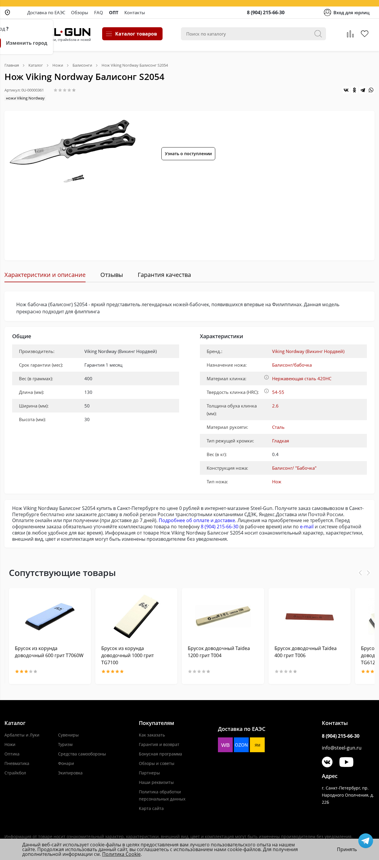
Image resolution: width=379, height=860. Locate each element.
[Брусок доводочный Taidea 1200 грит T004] (223, 616)
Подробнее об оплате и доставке (197, 520)
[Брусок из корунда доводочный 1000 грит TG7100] (136, 616)
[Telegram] (362, 90)
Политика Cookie (121, 854)
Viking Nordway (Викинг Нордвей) (308, 351)
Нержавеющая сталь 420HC (301, 378)
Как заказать (152, 735)
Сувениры (68, 735)
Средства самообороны (82, 754)
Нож (276, 481)
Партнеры (149, 773)
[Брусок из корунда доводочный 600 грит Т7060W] (50, 616)
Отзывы (111, 275)
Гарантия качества (164, 275)
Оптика (12, 754)
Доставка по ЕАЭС (46, 12)
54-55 (278, 392)
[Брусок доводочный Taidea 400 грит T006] (309, 616)
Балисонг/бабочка (292, 365)
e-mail (307, 526)
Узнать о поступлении (188, 153)
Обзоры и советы (156, 763)
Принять (347, 849)
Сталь (278, 427)
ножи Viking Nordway (25, 98)
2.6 (275, 406)
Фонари (66, 763)
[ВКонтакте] (346, 90)
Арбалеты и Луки (21, 735)
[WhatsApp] (371, 90)
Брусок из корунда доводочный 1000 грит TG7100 (127, 655)
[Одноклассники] (354, 90)
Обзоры (79, 12)
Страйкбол (15, 773)
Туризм (65, 744)
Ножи (9, 744)
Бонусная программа (160, 754)
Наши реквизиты (156, 782)
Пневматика (16, 763)
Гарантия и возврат (159, 744)
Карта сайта (151, 808)
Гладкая (280, 441)
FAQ (98, 12)
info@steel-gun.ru (342, 748)
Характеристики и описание (45, 275)
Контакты (134, 12)
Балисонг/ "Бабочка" (294, 468)
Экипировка (70, 773)
